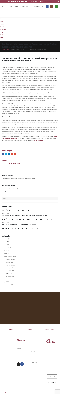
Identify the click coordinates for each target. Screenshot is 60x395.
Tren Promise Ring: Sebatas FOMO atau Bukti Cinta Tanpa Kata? (19, 224)
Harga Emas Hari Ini (5, 32)
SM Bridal (8, 273)
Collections (3, 29)
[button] (58, 26)
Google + (12, 154)
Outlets (2, 24)
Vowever (8, 279)
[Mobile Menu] (56, 13)
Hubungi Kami (5, 191)
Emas (5, 242)
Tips (5, 282)
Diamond (6, 239)
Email (15, 154)
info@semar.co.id (21, 359)
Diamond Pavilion (10, 259)
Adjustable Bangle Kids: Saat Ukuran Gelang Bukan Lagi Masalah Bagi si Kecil (22, 229)
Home (2, 18)
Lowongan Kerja (35, 347)
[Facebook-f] (22, 364)
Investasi (6, 247)
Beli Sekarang (48, 1)
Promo (5, 253)
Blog (1, 34)
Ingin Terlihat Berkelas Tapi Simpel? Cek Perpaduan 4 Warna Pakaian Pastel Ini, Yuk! (24, 215)
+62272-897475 (20, 350)
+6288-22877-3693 (21, 355)
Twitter (6, 154)
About (2, 21)
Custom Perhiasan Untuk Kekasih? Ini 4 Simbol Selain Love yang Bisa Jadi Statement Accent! (27, 220)
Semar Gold (8, 270)
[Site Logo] (6, 13)
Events (5, 244)
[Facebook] (47, 6)
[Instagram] (51, 6)
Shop (1, 37)
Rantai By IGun (9, 268)
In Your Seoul (9, 262)
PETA (18, 345)
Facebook (3, 154)
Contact (2, 40)
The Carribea (9, 276)
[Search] (56, 198)
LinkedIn (9, 154)
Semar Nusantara (6, 63)
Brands (2, 26)
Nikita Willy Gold (9, 265)
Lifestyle (5, 250)
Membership (34, 345)
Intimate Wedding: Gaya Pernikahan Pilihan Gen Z (15, 210)
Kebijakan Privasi (35, 343)
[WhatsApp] (56, 6)
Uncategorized (7, 284)
